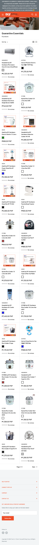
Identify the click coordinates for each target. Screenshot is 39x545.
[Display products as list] (36, 42)
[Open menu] (3, 14)
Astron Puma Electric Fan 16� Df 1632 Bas (28, 342)
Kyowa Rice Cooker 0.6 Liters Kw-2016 (28, 99)
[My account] (36, 14)
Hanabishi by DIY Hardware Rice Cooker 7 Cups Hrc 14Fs (28, 377)
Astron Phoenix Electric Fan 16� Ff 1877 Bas (28, 64)
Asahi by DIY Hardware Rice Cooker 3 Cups (8, 342)
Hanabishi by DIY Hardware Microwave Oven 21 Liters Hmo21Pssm (10, 65)
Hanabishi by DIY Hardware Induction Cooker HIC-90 (27, 134)
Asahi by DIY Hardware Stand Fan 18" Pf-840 (8, 203)
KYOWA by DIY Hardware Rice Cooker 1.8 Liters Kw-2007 (29, 307)
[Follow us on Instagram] (6, 532)
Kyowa (23, 96)
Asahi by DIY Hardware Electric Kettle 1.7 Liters (9, 133)
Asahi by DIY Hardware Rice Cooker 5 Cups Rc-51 (9, 447)
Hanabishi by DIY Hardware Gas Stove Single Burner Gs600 (8, 101)
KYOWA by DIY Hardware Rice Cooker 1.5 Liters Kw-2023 (9, 377)
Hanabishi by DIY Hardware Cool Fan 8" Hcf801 (27, 238)
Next (33, 467)
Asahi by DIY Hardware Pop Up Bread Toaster (28, 203)
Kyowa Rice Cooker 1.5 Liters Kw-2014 (8, 272)
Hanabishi (5, 60)
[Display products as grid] (33, 42)
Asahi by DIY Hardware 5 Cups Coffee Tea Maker (28, 272)
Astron (23, 60)
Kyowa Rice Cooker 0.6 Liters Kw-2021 (8, 236)
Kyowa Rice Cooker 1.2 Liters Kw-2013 (27, 167)
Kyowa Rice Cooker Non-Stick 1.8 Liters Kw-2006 (28, 412)
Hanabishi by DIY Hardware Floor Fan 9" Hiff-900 (27, 449)
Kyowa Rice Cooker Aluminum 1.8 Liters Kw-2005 (9, 413)
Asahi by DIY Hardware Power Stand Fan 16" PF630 (8, 168)
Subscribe (8, 518)
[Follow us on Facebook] (3, 532)
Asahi (3, 130)
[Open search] (32, 14)
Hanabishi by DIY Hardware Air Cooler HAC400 (8, 307)
